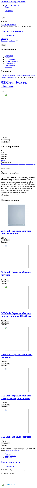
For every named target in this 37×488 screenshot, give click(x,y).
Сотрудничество (10, 59)
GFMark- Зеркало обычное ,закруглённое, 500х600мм (16, 397)
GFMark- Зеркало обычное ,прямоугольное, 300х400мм (16, 314)
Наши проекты (10, 65)
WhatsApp (4, 39)
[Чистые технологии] (8, 25)
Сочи (7, 7)
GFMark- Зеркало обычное (16, 436)
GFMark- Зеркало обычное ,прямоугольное (16, 232)
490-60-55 (7, 35)
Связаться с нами (11, 462)
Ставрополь (9, 11)
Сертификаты (10, 63)
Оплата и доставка (11, 61)
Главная (7, 54)
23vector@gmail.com (8, 41)
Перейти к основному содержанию (13, 2)
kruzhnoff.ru (18, 473)
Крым (7, 9)
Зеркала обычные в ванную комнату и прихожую (18, 164)
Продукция (9, 56)
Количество (5, 140)
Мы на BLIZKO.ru (9, 485)
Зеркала (12, 75)
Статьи (7, 57)
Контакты (8, 67)
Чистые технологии (12, 31)
